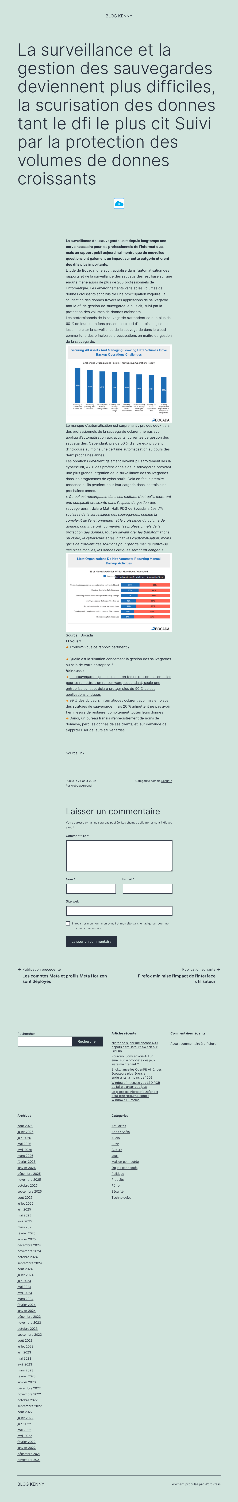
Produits (118, 1179)
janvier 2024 (26, 1311)
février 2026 (26, 1161)
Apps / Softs (121, 1132)
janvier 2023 (26, 1382)
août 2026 (25, 1126)
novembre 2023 (29, 1322)
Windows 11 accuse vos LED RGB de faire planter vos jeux (136, 1084)
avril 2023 (24, 1364)
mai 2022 (24, 1430)
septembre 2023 (29, 1334)
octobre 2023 (27, 1328)
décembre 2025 (29, 1173)
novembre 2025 (29, 1179)
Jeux (115, 1156)
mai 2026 (24, 1144)
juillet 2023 (25, 1346)
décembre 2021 (28, 1454)
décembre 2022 (29, 1388)
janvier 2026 (26, 1168)
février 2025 (26, 1233)
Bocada (87, 635)
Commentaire (77, 836)
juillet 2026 (25, 1132)
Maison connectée (125, 1161)
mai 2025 (24, 1215)
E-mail (128, 879)
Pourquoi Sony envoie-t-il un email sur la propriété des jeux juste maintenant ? (133, 1060)
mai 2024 (24, 1287)
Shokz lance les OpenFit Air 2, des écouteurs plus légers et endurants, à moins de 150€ (137, 1073)
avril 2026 (24, 1150)
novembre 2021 (28, 1460)
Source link (75, 753)
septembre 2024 (29, 1263)
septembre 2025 (29, 1191)
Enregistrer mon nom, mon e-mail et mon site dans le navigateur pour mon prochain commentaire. (121, 926)
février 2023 (26, 1376)
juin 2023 (24, 1352)
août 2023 (25, 1340)
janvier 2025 (26, 1239)
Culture (117, 1150)
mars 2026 (25, 1156)
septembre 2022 (29, 1406)
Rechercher (26, 1034)
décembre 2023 (29, 1316)
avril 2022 (24, 1436)
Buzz (115, 1144)
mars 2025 (25, 1227)
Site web (72, 901)
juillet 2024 (25, 1275)
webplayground (81, 785)
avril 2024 (24, 1293)
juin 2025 (24, 1209)
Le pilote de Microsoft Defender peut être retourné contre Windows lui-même (135, 1096)
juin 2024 (24, 1281)
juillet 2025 (25, 1203)
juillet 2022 (25, 1418)
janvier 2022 (26, 1448)
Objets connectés (124, 1168)
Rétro (116, 1185)
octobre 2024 (27, 1257)
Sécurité (166, 781)
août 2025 (25, 1197)
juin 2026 (24, 1138)
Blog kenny (119, 15)
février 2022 (26, 1442)
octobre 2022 (27, 1400)
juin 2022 (24, 1424)
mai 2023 (24, 1358)
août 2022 (25, 1412)
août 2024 (25, 1269)
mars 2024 (25, 1299)
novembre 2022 (29, 1394)
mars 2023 (25, 1370)
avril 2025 (24, 1221)
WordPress (213, 1484)
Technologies (121, 1197)
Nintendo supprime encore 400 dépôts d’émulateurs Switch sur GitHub (135, 1047)
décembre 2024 (29, 1245)
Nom (70, 879)
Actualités (119, 1126)
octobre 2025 (27, 1185)
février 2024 (26, 1305)
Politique (118, 1173)
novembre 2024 (29, 1251)
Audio (116, 1138)
